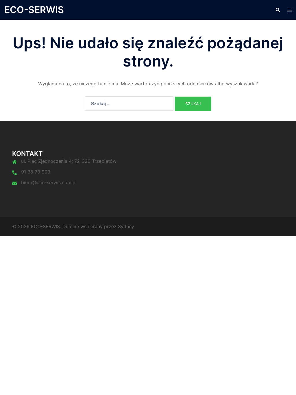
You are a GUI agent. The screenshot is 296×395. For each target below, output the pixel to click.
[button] (277, 10)
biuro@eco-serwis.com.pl (49, 182)
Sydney (126, 226)
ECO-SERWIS (34, 9)
